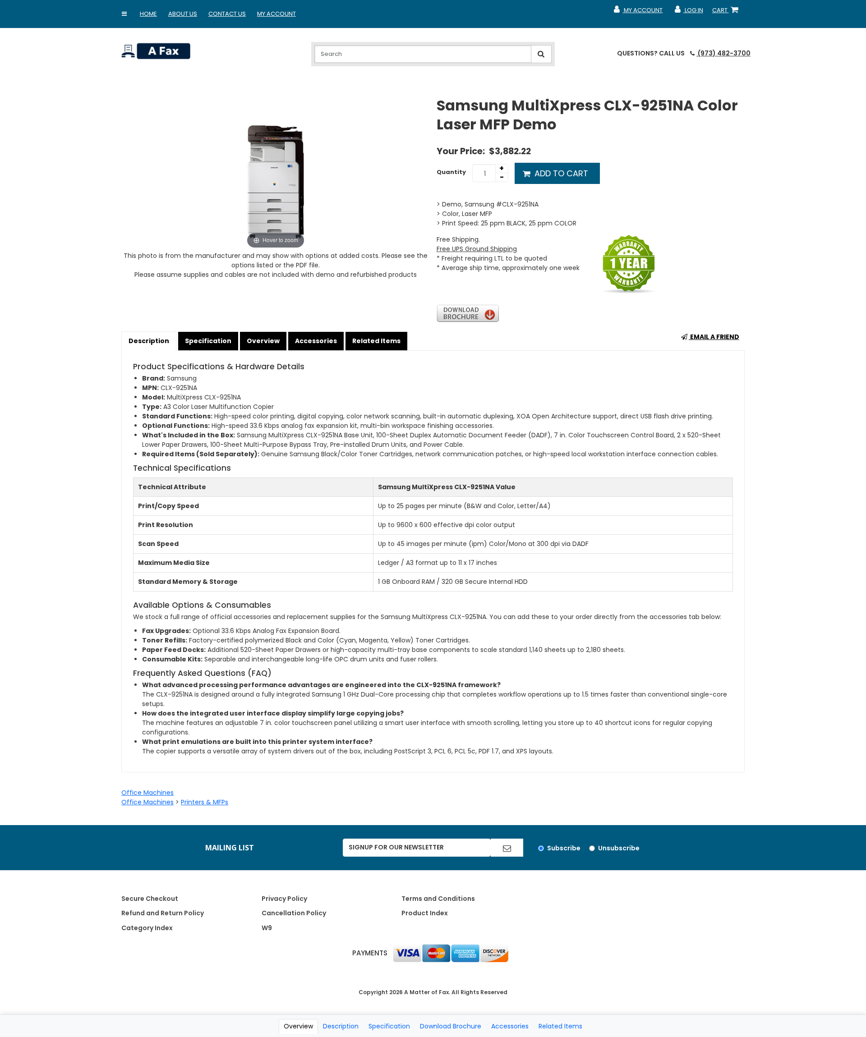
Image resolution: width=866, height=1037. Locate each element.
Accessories (316, 340)
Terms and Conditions (438, 898)
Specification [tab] (389, 1026)
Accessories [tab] (510, 1026)
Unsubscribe (619, 848)
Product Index (424, 913)
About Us (182, 13)
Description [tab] (341, 1026)
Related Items (376, 340)
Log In (688, 12)
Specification (208, 340)
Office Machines (147, 792)
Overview (263, 340)
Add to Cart (560, 173)
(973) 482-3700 (723, 53)
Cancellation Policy (294, 913)
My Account (276, 13)
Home (148, 13)
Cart (727, 12)
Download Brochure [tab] (450, 1026)
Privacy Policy (284, 898)
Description (149, 340)
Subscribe (563, 848)
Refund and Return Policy (162, 913)
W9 (267, 927)
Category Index (147, 927)
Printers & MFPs (204, 802)
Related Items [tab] (560, 1026)
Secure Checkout (149, 898)
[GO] (507, 848)
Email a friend (714, 336)
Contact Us (227, 13)
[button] (124, 14)
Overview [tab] (298, 1026)
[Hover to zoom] (275, 173)
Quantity (451, 172)
